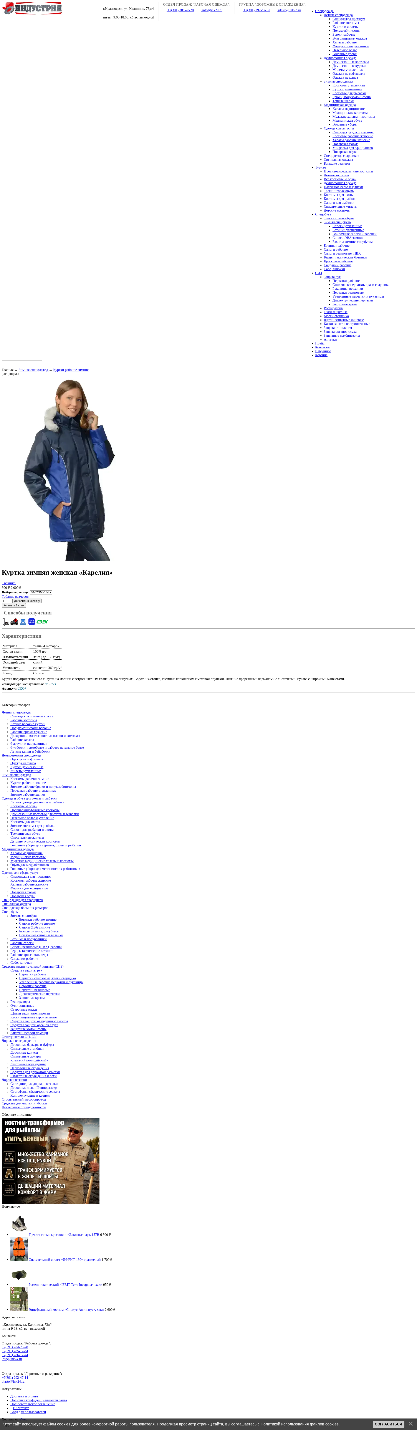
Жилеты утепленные (25, 771)
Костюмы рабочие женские (30, 880)
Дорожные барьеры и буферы (32, 1044)
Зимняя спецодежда (16, 775)
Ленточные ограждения (28, 1064)
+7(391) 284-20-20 (180, 10)
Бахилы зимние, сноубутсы (39, 931)
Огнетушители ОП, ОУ (19, 1037)
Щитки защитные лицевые (30, 1013)
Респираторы (20, 1001)
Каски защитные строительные (33, 1017)
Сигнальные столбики (27, 1048)
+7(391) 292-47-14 (256, 10)
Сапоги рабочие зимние (37, 923)
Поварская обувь (22, 896)
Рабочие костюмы (23, 720)
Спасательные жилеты (27, 837)
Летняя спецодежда (16, 712)
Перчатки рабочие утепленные (33, 790)
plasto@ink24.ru (289, 10)
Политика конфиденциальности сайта (38, 1400)
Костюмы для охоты (25, 822)
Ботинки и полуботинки (28, 939)
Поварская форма (23, 892)
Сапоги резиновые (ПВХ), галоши (36, 947)
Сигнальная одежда (16, 904)
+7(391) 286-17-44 (15, 1355)
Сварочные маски (23, 1009)
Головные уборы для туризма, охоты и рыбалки (45, 845)
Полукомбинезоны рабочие (30, 728)
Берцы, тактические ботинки (31, 951)
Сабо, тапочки (21, 962)
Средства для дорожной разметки (35, 1072)
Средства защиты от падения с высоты (39, 1021)
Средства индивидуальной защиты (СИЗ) (32, 966)
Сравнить (9, 583)
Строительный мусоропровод (24, 1099)
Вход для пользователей (28, 1412)
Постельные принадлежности (24, 1107)
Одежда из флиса (23, 763)
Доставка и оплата (24, 1396)
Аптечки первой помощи (29, 1033)
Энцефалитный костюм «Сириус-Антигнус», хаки (66, 1309)
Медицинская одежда (18, 849)
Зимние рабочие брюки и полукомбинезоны (43, 786)
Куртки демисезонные (26, 767)
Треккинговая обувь (25, 833)
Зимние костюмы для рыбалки (33, 826)
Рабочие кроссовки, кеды (29, 955)
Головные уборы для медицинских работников (45, 869)
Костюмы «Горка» (23, 806)
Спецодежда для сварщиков (22, 900)
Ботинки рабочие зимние (37, 919)
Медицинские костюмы (28, 857)
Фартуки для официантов (29, 888)
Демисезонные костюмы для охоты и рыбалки (44, 814)
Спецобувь (10, 912)
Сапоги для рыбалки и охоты (32, 829)
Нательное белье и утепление (32, 818)
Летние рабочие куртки (27, 724)
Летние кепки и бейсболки (30, 751)
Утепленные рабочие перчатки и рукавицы (51, 982)
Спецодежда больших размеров (25, 908)
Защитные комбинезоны (28, 1029)
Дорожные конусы (24, 1052)
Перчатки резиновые (34, 990)
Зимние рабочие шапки (27, 794)
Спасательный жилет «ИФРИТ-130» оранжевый (65, 1259)
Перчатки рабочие (32, 974)
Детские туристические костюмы (35, 841)
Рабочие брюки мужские (28, 732)
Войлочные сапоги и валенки (41, 935)
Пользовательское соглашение (32, 1404)
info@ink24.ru (211, 10)
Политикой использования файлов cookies (300, 1424)
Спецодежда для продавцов (30, 876)
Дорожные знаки (14, 1080)
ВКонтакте (21, 1408)
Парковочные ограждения (29, 1068)
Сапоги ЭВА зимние (34, 927)
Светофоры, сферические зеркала (35, 1091)
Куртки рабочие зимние (28, 783)
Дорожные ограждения (19, 1041)
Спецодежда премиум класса (31, 716)
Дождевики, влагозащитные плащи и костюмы (45, 736)
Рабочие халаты (22, 739)
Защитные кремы (32, 998)
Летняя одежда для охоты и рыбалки (37, 802)
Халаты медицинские (26, 853)
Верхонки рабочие (32, 986)
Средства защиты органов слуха (34, 1025)
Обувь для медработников (29, 865)
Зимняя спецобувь (23, 915)
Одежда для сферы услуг (20, 872)
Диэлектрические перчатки (39, 994)
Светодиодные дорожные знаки (34, 1084)
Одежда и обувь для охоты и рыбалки (29, 798)
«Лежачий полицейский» (29, 1060)
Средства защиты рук (26, 970)
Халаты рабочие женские (29, 884)
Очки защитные (22, 1005)
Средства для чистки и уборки (24, 1103)
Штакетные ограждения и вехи (33, 1076)
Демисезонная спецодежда (21, 755)
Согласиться (388, 1424)
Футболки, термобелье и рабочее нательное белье (47, 747)
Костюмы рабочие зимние (29, 779)
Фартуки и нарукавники (28, 743)
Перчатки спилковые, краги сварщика (47, 978)
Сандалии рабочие (24, 958)
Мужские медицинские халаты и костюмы (42, 861)
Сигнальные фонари (25, 1056)
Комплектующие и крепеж (30, 1095)
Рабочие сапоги (22, 943)
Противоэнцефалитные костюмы (35, 810)
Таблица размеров (17, 596)
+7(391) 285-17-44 (15, 1351)
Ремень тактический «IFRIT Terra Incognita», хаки (65, 1284)
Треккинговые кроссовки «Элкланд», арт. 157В (64, 1234)
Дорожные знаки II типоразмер (33, 1087)
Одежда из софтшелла (26, 759)
